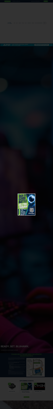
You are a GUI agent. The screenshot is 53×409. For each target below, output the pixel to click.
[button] (34, 194)
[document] (26, 204)
